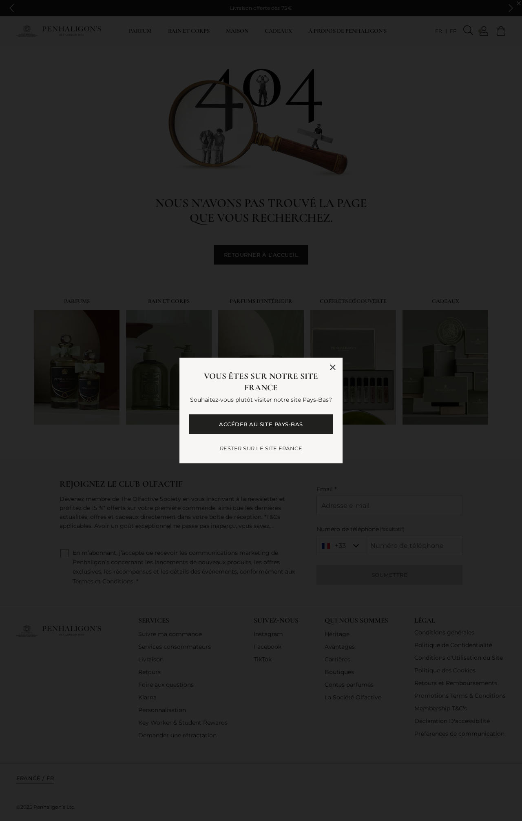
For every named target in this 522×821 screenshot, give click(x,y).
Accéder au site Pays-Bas (261, 424)
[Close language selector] (333, 367)
